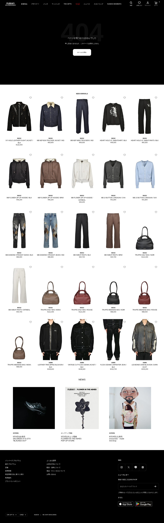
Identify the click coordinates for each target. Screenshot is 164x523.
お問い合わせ (51, 474)
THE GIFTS (67, 4)
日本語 (22, 514)
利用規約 (8, 478)
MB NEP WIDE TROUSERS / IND (82, 140)
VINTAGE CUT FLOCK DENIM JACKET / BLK (82, 366)
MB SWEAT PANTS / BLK (82, 255)
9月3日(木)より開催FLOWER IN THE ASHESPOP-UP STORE (71, 439)
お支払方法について (53, 464)
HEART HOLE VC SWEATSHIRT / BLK (113, 140)
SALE (78, 4)
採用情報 (8, 471)
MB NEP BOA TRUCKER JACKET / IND (50, 140)
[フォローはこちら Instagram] (121, 467)
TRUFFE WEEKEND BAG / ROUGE (144, 310)
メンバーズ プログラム (13, 460)
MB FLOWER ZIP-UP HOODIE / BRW (51, 198)
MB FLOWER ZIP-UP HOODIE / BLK (19, 198)
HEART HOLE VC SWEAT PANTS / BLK (144, 140)
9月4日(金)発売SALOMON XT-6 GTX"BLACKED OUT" (21, 439)
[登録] (155, 486)
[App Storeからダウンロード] (125, 503)
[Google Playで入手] (143, 503)
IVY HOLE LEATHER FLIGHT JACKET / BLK (19, 142)
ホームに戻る (82, 52)
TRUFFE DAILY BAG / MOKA (51, 310)
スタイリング (98, 4)
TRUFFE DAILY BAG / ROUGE (82, 310)
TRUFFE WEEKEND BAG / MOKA (19, 365)
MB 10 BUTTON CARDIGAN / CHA (113, 198)
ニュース (87, 4)
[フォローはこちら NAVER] (142, 467)
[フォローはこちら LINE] (135, 467)
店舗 (6, 467)
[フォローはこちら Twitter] (128, 467)
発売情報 (16, 433)
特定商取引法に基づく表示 (14, 474)
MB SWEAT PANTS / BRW (113, 255)
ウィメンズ (56, 4)
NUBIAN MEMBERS (114, 4)
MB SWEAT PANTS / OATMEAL (19, 310)
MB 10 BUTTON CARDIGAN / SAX (145, 198)
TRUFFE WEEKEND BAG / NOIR (113, 310)
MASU (19, 138)
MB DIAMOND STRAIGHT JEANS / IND (50, 255)
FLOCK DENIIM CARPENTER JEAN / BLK (113, 366)
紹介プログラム (10, 464)
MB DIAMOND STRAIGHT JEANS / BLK (19, 255)
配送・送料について (53, 467)
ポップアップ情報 (66, 433)
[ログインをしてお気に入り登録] (30, 98)
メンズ (45, 4)
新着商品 (24, 4)
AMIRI (51, 362)
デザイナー (35, 4)
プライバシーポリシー (12, 481)
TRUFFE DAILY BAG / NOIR (144, 255)
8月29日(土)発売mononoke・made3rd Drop (116, 439)
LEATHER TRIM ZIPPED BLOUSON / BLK (51, 366)
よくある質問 (51, 460)
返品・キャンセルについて (56, 471)
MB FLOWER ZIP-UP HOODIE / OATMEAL (82, 199)
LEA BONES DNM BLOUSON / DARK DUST (145, 366)
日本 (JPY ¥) (10, 514)
